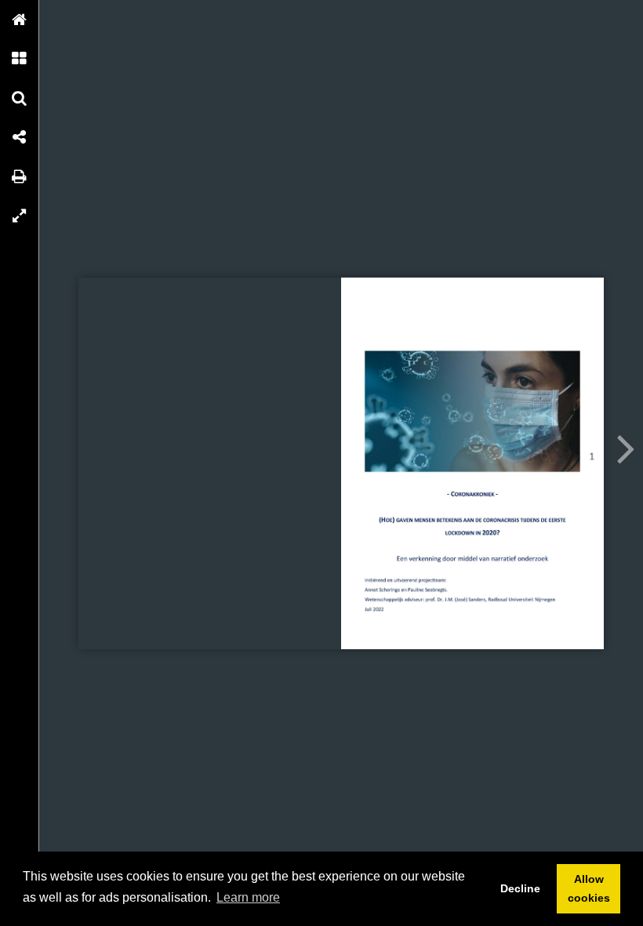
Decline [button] (520, 888)
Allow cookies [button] (589, 888)
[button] (19, 19)
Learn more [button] (248, 897)
